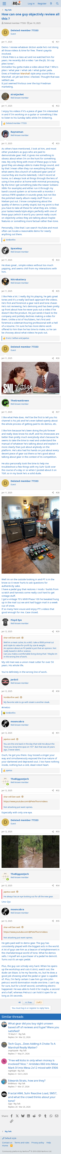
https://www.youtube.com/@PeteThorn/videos (26, 801)
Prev (29, 1002)
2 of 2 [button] (38, 1002)
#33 (57, 831)
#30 (57, 691)
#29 (57, 631)
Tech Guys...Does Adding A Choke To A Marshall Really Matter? (32, 1045)
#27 (57, 412)
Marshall (25, 73)
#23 (57, 143)
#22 (57, 105)
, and (17, 338)
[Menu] (4, 3)
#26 (57, 358)
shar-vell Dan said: (12, 637)
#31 (57, 733)
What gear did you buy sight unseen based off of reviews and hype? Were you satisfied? (33, 1027)
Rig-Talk (22, 1034)
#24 (57, 260)
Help (48, 1142)
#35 (57, 921)
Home (5, 1145)
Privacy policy (37, 1142)
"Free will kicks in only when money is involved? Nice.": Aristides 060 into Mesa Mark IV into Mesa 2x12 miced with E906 (33, 1064)
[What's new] (51, 3)
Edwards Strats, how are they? (26, 1080)
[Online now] (7, 405)
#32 (57, 790)
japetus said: (9, 739)
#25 (57, 291)
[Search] (57, 3)
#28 (57, 492)
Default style (10, 1138)
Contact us (7, 1142)
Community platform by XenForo (27, 1151)
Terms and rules (22, 1142)
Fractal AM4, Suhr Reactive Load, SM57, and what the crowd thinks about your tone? (32, 1097)
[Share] (53, 42)
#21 (57, 41)
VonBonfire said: (11, 697)
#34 (57, 885)
